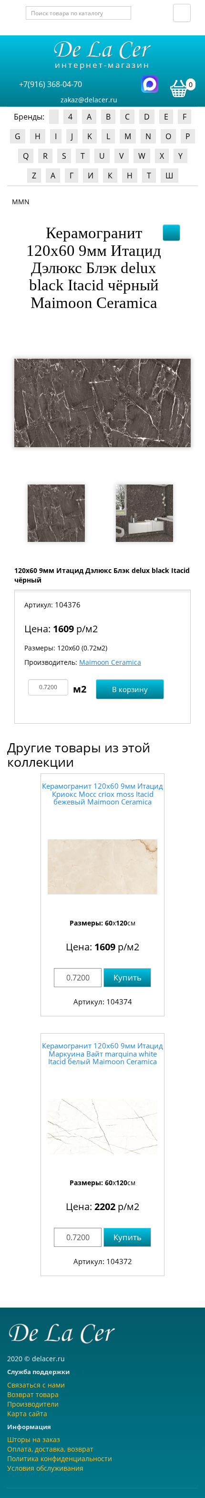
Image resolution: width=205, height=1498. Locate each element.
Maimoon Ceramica (110, 662)
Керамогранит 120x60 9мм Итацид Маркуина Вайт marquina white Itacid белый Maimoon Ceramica (102, 1053)
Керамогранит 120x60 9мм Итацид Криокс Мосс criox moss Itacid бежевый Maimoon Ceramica (102, 793)
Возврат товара (33, 1394)
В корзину (130, 689)
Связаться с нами (36, 1384)
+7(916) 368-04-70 (50, 84)
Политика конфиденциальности (59, 1458)
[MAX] (149, 83)
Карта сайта (27, 1413)
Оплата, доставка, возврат (50, 1449)
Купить (127, 977)
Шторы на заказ (33, 1439)
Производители (33, 1404)
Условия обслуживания (45, 1468)
